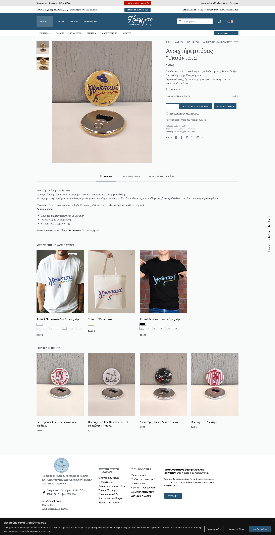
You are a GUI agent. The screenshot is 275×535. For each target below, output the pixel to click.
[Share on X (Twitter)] (176, 137)
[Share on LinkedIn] (187, 137)
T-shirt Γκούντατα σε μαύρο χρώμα (160, 319)
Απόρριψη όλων (236, 529)
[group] (60, 281)
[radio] (91, 324)
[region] (137, 526)
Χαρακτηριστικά (131, 176)
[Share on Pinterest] (192, 137)
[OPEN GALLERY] (102, 102)
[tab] (106, 176)
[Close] (272, 520)
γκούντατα (178, 131)
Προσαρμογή (213, 529)
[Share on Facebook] (181, 137)
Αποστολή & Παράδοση (162, 176)
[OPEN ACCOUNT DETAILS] (219, 21)
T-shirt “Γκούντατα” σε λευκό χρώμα (58, 319)
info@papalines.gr (52, 500)
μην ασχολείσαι (189, 131)
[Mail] (198, 137)
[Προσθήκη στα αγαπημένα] (79, 254)
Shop (168, 42)
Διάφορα (179, 42)
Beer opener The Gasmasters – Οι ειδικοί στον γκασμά (108, 423)
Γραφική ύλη (193, 42)
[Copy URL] (203, 137)
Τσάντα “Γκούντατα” (100, 319)
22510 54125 (59, 9)
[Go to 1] (43, 47)
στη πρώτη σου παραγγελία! (186, 471)
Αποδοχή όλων (260, 529)
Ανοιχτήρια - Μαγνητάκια (216, 42)
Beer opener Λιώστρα (204, 422)
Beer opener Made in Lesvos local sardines (57, 423)
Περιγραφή (106, 176)
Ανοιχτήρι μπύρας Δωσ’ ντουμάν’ (159, 422)
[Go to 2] (43, 63)
